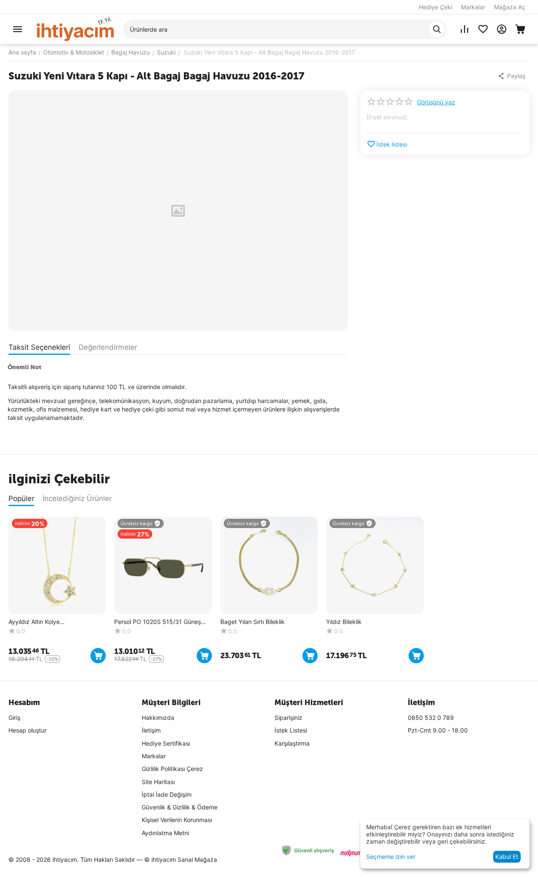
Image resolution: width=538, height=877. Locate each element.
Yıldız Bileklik (344, 621)
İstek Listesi (290, 730)
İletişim (151, 730)
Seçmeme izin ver (390, 856)
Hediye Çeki (435, 7)
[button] (512, 76)
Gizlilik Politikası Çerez (172, 768)
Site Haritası (158, 781)
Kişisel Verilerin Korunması (177, 819)
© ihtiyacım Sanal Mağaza (180, 859)
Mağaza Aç (509, 7)
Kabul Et (506, 856)
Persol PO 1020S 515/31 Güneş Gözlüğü (157, 622)
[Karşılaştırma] (464, 29)
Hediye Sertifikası (166, 743)
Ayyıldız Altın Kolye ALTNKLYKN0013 (34, 622)
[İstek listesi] (483, 29)
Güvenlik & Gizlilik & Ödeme (179, 807)
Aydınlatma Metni (165, 832)
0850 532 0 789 (431, 717)
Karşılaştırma (292, 743)
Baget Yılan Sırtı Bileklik (252, 621)
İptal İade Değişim (167, 794)
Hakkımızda (158, 717)
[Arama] (437, 29)
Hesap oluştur (27, 730)
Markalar (473, 7)
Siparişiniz (288, 717)
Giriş (14, 717)
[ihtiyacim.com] (75, 28)
